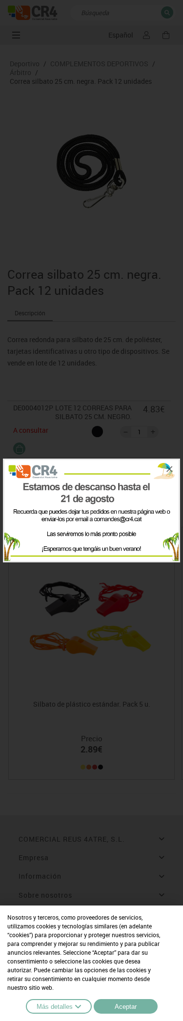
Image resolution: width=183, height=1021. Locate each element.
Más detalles (55, 1006)
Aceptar (126, 1006)
